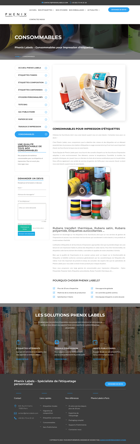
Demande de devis (118, 10)
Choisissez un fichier (24, 228)
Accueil (33, 10)
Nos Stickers (62, 10)
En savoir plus (22, 359)
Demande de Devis (115, 384)
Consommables (29, 56)
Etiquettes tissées (50, 406)
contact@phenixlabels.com (56, 2)
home (17, 56)
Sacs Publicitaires (50, 427)
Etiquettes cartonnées (52, 418)
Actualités (93, 10)
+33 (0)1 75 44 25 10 (79, 2)
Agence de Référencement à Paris (113, 440)
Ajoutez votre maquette (24, 224)
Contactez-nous (37, 19)
